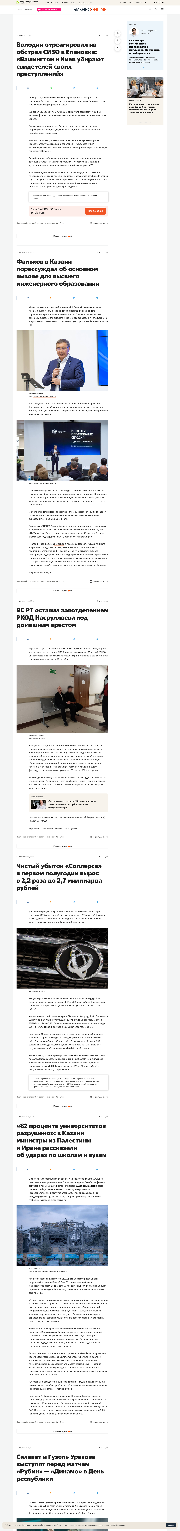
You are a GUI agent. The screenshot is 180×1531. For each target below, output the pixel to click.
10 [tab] (150, 122)
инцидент (92, 179)
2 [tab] (144, 67)
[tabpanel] (145, 43)
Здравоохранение (53, 828)
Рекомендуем (135, 100)
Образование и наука (40, 572)
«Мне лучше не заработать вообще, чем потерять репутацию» (144, 45)
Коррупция (71, 828)
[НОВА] (49, 10)
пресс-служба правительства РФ (44, 396)
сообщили (85, 1509)
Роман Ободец (147, 31)
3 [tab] (141, 122)
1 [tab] (143, 67)
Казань (123, 3)
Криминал (35, 828)
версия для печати (100, 223)
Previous (130, 67)
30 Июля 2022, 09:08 (24, 35)
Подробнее (120, 1525)
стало (52, 1034)
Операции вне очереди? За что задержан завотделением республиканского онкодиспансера (72, 804)
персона (132, 24)
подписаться (95, 211)
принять (171, 1525)
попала (94, 1396)
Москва (139, 3)
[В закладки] (117, 41)
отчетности (81, 918)
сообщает (72, 321)
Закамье (28, 9)
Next (161, 67)
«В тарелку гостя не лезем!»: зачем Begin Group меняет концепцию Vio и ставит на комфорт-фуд (144, 108)
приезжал (59, 544)
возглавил (90, 1055)
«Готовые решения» (149, 33)
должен (73, 526)
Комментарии (62, 236)
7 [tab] (146, 122)
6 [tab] (145, 122)
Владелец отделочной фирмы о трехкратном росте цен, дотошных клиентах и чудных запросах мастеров (144, 56)
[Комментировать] (117, 33)
